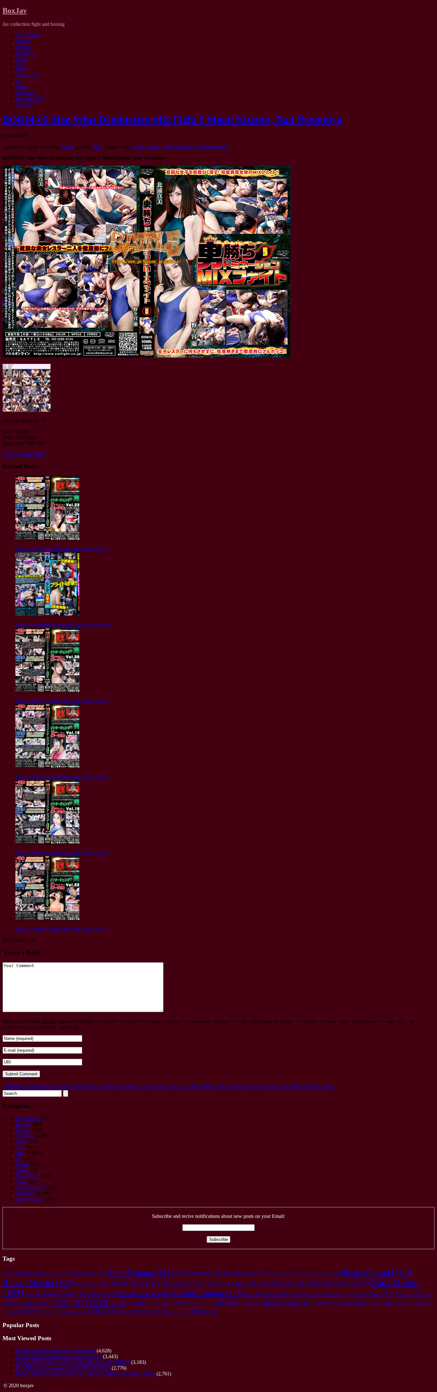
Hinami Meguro (38, 1282)
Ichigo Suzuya (92, 1283)
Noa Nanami (97, 1294)
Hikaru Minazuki (376, 1272)
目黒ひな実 (109, 1311)
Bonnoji (23, 40)
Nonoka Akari (143, 1293)
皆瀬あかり (74, 1312)
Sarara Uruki (373, 1294)
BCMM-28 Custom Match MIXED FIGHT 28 (62, 1368)
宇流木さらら (150, 1303)
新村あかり (239, 1303)
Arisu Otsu (283, 1274)
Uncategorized (30, 1187)
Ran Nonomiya (178, 147)
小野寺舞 (182, 1304)
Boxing (22, 46)
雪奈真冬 (204, 1312)
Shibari (22, 1170)
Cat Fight (24, 52)
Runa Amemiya (337, 1294)
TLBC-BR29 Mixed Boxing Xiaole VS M (58, 1356)
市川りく (206, 1304)
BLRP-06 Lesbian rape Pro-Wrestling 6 (55, 1350)
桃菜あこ (368, 1303)
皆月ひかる (39, 1311)
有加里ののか (286, 1302)
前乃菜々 (108, 1303)
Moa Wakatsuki (346, 1283)
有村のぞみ (334, 1303)
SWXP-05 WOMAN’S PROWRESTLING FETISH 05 (72, 1362)
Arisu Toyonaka (318, 1273)
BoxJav (15, 10)
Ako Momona (197, 1273)
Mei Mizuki (258, 1283)
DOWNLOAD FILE (24, 454)
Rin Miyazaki (304, 1294)
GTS (20, 63)
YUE (70, 1302)
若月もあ (146, 1311)
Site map (24, 104)
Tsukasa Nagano (27, 1303)
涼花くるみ (398, 1303)
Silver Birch (27, 75)
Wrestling (25, 92)
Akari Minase (89, 1273)
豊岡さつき (176, 1312)
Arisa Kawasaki (245, 1273)
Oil (18, 81)
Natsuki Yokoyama (51, 1294)
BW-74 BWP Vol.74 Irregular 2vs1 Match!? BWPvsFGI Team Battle (85, 1373)
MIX (20, 69)
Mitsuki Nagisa (299, 1283)
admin (67, 147)
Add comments (211, 147)
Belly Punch (27, 35)
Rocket (22, 1164)
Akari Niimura (140, 1272)
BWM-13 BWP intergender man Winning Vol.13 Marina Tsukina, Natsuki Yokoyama (92, 1086)
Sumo (21, 86)
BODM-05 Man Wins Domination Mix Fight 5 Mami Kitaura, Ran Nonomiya (172, 119)
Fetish (21, 58)
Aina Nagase (23, 1273)
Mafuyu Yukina (186, 1283)
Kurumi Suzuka (136, 1283)
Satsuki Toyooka (413, 1294)
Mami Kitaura (146, 147)
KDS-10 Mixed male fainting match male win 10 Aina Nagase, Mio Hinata (257, 1086)
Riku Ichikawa (265, 1294)
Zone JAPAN (29, 98)
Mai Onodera (225, 1283)
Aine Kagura (58, 1274)
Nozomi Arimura (206, 1293)
